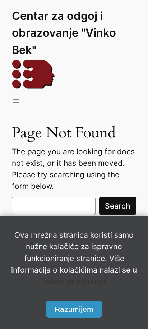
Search (117, 205)
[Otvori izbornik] (16, 101)
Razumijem (74, 309)
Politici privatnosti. (74, 281)
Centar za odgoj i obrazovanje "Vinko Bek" (64, 32)
